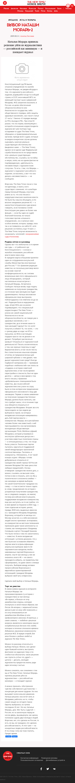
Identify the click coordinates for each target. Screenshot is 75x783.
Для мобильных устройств (55, 760)
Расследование (50, 8)
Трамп (37, 11)
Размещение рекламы (49, 758)
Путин (43, 11)
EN (68, 6)
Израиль (20, 11)
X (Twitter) (8, 736)
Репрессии (32, 8)
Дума (56, 11)
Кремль (49, 11)
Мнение (6, 8)
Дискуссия (14, 8)
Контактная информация (29, 758)
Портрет (41, 8)
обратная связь (23, 753)
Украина (68, 8)
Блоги (59, 8)
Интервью (23, 8)
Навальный (29, 11)
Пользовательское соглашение (32, 760)
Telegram (14, 736)
